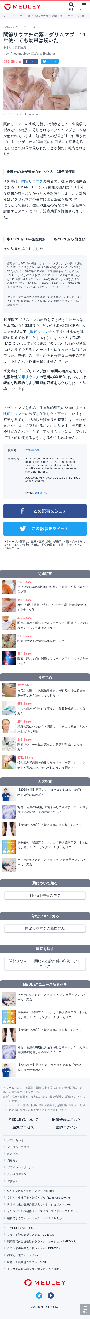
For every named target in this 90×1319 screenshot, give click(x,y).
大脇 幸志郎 (32, 450)
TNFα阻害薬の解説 (45, 895)
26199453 (41, 492)
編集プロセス (23, 1127)
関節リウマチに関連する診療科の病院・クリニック (45, 963)
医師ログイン (67, 1127)
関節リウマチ (32, 181)
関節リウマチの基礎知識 (45, 928)
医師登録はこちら (66, 1119)
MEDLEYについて (23, 1119)
